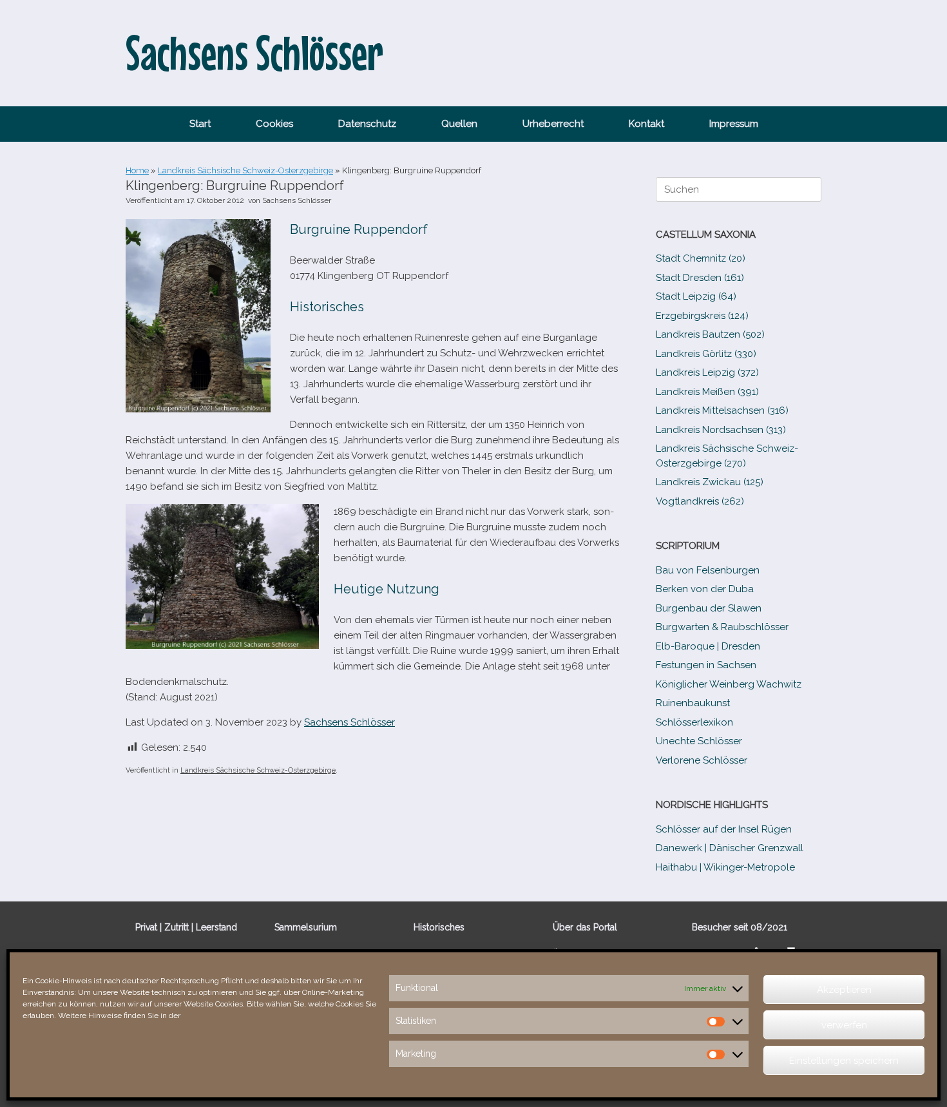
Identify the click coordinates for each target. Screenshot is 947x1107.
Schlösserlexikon (694, 722)
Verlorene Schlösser (701, 760)
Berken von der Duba (705, 589)
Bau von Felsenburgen (708, 570)
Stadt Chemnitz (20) (700, 258)
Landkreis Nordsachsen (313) (721, 430)
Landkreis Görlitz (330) (706, 354)
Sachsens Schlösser (296, 200)
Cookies (274, 124)
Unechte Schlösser (699, 741)
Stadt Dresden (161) (700, 278)
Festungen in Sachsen (706, 665)
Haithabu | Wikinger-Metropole (725, 867)
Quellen (459, 124)
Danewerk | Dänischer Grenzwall (729, 848)
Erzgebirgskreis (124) (702, 316)
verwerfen (844, 1025)
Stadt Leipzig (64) (696, 296)
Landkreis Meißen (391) (707, 392)
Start (200, 124)
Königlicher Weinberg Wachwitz (728, 684)
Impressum (733, 124)
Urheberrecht (553, 124)
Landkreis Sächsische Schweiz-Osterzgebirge (245, 170)
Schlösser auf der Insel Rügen (724, 829)
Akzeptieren (844, 990)
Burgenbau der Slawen (708, 608)
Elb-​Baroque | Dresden (708, 646)
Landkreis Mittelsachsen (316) (722, 410)
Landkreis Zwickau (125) (709, 482)
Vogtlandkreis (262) (700, 501)
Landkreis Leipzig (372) (707, 372)
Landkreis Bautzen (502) (710, 334)
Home (137, 170)
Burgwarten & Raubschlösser (722, 627)
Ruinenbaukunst (693, 703)
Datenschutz (367, 124)
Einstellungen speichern (844, 1060)
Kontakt (646, 124)
